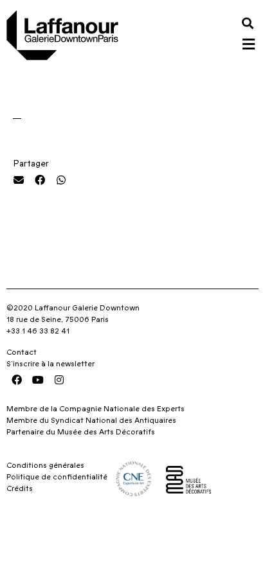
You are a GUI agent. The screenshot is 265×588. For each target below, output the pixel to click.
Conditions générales (45, 465)
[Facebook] (16, 380)
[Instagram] (59, 380)
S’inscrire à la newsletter (50, 364)
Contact (21, 352)
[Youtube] (38, 380)
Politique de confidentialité (56, 477)
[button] (248, 22)
